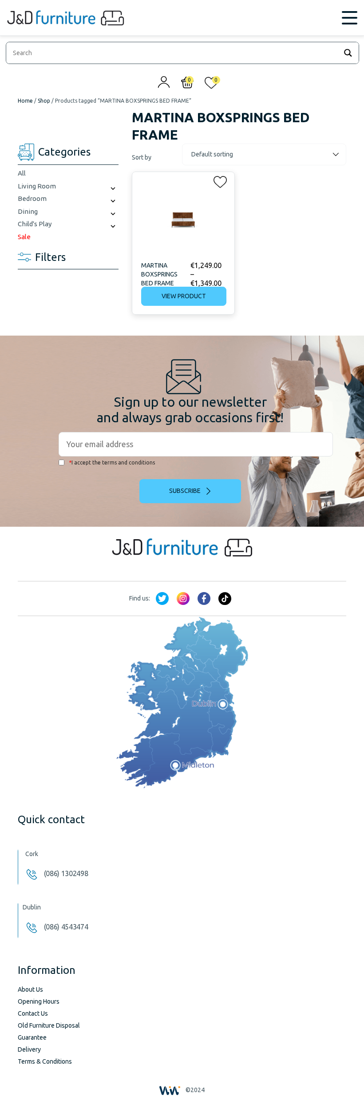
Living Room (37, 186)
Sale (24, 236)
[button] (218, 180)
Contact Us (33, 1013)
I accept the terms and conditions (112, 462)
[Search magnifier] (348, 53)
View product (184, 296)
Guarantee (32, 1037)
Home (25, 101)
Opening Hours (38, 1001)
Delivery (29, 1049)
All (22, 173)
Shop (44, 101)
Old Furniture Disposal (49, 1025)
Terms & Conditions (45, 1061)
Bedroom (32, 198)
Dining (28, 211)
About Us (30, 989)
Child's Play (34, 224)
